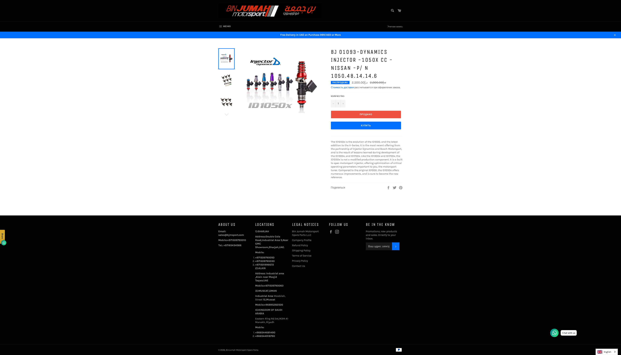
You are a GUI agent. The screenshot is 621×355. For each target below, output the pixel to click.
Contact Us (298, 265)
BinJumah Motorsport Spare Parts (242, 350)
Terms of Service (301, 255)
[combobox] (607, 352)
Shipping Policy (301, 250)
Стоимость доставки (342, 87)
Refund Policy (300, 245)
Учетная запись (395, 26)
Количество (337, 96)
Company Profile (301, 240)
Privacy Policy (300, 260)
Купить (366, 125)
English (607, 352)
